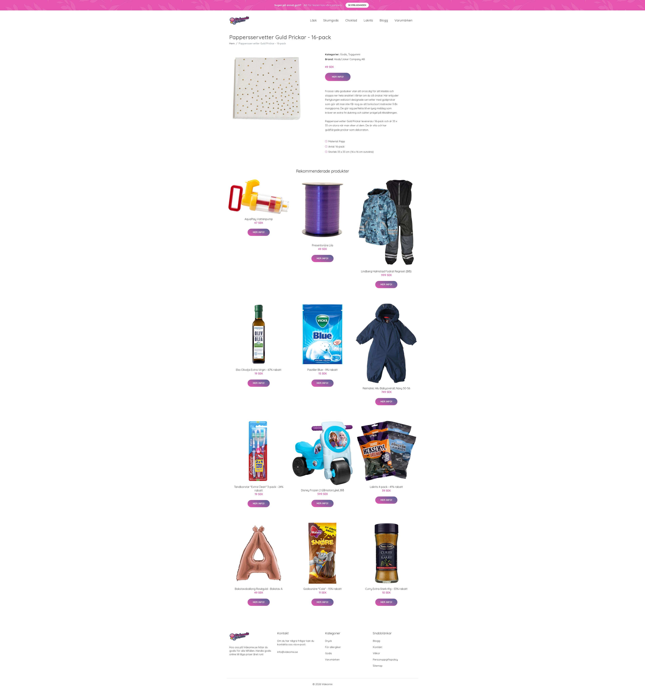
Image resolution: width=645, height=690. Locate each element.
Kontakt (377, 647)
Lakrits (368, 20)
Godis (343, 54)
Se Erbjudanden (357, 5)
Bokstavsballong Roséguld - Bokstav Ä (259, 589)
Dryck (328, 640)
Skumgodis (331, 20)
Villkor (376, 653)
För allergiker (333, 647)
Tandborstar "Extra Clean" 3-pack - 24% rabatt (258, 488)
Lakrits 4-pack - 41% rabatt (386, 487)
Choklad (351, 20)
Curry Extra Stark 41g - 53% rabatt (386, 589)
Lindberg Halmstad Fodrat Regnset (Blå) (386, 271)
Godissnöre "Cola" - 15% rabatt (322, 589)
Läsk (313, 20)
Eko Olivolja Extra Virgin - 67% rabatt (258, 369)
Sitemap (377, 665)
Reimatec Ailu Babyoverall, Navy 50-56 (386, 388)
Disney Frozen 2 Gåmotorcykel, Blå (322, 490)
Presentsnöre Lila (322, 245)
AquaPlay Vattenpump (259, 219)
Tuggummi (354, 54)
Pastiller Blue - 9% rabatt (322, 369)
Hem (232, 43)
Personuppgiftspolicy (385, 659)
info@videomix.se (287, 652)
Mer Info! (338, 76)
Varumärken (403, 20)
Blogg (384, 20)
